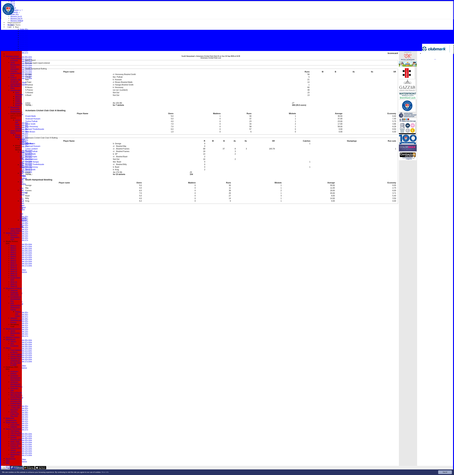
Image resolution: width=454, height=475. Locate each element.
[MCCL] (408, 121)
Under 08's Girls (26, 61)
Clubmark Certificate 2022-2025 (14, 292)
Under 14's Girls (26, 74)
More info (105, 472)
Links (8, 461)
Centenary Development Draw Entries (15, 378)
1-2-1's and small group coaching (18, 124)
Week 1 (13, 246)
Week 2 (13, 248)
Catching (18, 103)
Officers (13, 341)
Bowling (18, 105)
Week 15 (13, 275)
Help (7, 463)
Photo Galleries (11, 468)
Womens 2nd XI (16, 18)
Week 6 (13, 256)
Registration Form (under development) (15, 109)
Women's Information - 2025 (15, 237)
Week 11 (13, 267)
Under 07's (24, 33)
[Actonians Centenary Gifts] (408, 143)
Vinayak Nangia (32, 162)
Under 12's (24, 44)
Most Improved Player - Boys (23, 194)
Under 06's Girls (26, 57)
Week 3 (13, 250)
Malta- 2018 (14, 441)
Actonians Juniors (12, 56)
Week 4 (13, 252)
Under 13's (24, 46)
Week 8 (13, 260)
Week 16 (13, 282)
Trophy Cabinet (16, 354)
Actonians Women (12, 233)
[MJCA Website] (408, 117)
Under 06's (24, 31)
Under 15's (24, 50)
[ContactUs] (408, 160)
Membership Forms (13, 329)
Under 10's (24, 40)
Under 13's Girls (26, 72)
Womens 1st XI (16, 16)
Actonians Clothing (13, 337)
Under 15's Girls (26, 76)
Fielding (18, 101)
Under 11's (24, 42)
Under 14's (24, 48)
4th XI (12, 1)
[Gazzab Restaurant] (407, 91)
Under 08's (24, 35)
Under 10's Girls (26, 65)
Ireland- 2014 (15, 435)
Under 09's (24, 38)
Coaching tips (15, 90)
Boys (17, 27)
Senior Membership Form (15, 333)
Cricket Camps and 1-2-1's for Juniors (15, 116)
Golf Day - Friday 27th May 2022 (14, 414)
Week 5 (13, 254)
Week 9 (13, 263)
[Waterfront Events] (408, 99)
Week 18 (13, 286)
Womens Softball (16, 21)
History (8, 348)
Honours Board (16, 356)
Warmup (18, 96)
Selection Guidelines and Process (16, 320)
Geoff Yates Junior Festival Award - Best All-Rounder (23, 209)
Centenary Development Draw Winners (15, 384)
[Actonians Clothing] (407, 78)
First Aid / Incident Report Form (16, 73)
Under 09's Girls (26, 63)
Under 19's (14, 14)
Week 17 (13, 284)
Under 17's (24, 52)
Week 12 (13, 269)
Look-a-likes (15, 424)
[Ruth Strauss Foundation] (408, 60)
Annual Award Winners (18, 148)
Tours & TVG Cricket (13, 429)
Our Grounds (10, 459)
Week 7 (13, 258)
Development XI (16, 10)
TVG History (15, 431)
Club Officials (10, 339)
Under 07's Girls (26, 59)
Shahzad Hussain (32, 119)
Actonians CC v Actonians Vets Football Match (16, 401)
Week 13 (13, 271)
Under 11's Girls (26, 67)
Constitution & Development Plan (15, 299)
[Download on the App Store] (40, 469)
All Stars (23, 82)
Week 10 (13, 265)
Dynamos (23, 84)
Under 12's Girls (26, 70)
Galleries (13, 427)
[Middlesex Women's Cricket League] (407, 134)
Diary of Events (16, 392)
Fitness (18, 99)
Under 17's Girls (26, 78)
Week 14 (13, 273)
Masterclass (14, 12)
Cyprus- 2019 (15, 444)
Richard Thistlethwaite (34, 129)
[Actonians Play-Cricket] (407, 111)
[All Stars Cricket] (408, 66)
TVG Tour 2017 (16, 433)
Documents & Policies (14, 288)
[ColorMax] (408, 151)
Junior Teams (15, 25)
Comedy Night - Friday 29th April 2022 (15, 407)
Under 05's (24, 29)
